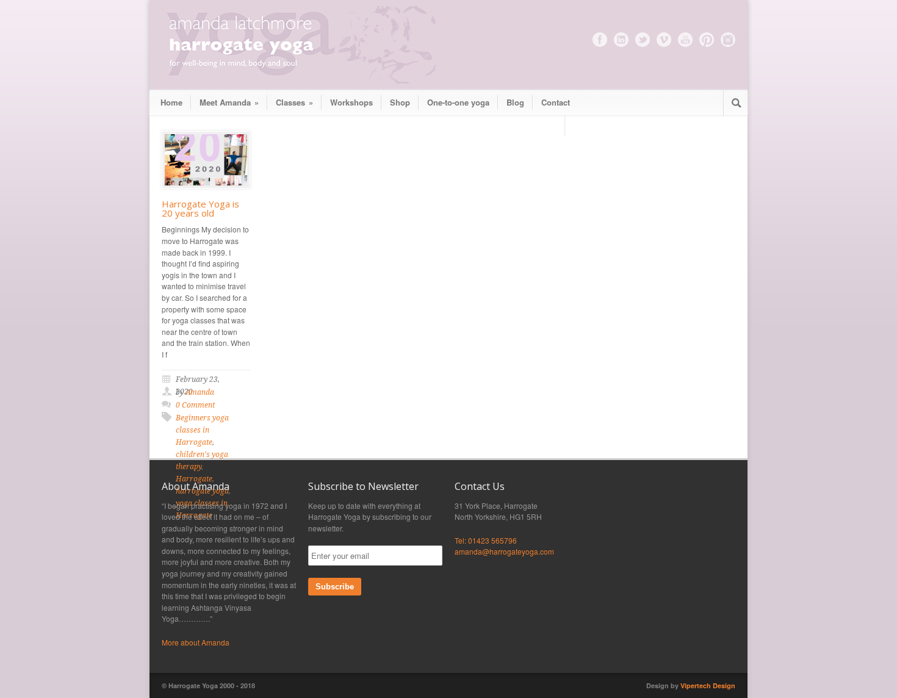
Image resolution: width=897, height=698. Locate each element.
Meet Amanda (229, 102)
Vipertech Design (707, 685)
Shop (400, 102)
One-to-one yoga (458, 102)
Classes (294, 102)
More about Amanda (195, 642)
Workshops (351, 102)
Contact (555, 102)
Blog (515, 102)
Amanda (200, 392)
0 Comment (195, 405)
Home (171, 102)
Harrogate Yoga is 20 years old (200, 208)
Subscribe (334, 586)
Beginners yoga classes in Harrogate (202, 430)
